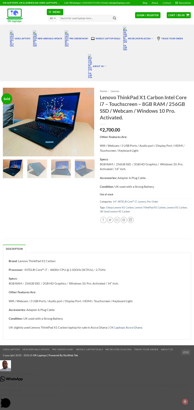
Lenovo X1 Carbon (177, 207)
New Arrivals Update (50, 38)
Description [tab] (14, 248)
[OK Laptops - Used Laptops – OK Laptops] (22, 15)
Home (103, 91)
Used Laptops (22, 38)
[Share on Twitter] (110, 220)
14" (115, 201)
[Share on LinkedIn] (131, 220)
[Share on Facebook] (103, 220)
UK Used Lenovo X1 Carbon (115, 211)
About (155, 2)
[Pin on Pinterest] (124, 220)
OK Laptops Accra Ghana (125, 327)
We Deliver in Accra (139, 38)
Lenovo (115, 91)
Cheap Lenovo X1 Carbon (120, 207)
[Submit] (114, 18)
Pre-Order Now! (79, 38)
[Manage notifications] (185, 402)
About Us (98, 66)
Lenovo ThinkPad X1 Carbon (150, 207)
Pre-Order (152, 201)
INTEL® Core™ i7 (127, 201)
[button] (183, 2)
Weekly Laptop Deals (108, 38)
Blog (145, 2)
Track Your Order (172, 38)
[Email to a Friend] (117, 220)
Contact (167, 2)
